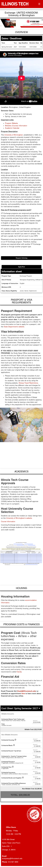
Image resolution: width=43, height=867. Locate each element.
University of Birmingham (13, 135)
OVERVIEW (21, 32)
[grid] (21, 721)
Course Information (8, 521)
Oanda (19, 671)
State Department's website (14, 326)
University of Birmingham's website (19, 518)
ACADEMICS (21, 471)
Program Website (11, 123)
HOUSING (21, 588)
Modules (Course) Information (16, 125)
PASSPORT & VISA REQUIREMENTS (21, 301)
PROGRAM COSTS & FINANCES (21, 624)
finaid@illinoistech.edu (27, 691)
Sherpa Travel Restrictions (28, 383)
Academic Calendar (12, 128)
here (23, 693)
